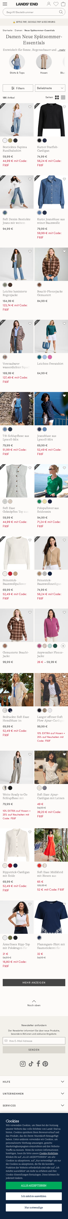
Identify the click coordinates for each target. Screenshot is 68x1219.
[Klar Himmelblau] (5, 501)
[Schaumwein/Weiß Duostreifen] (44, 865)
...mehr (61, 49)
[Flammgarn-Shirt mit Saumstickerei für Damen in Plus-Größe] (51, 917)
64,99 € (42, 373)
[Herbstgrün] (5, 285)
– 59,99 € (47, 662)
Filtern (19, 88)
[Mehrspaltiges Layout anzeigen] (57, 97)
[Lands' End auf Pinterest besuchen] (44, 1064)
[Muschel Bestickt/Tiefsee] (39, 938)
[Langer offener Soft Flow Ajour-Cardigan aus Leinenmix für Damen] (51, 689)
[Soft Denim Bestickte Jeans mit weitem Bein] (17, 192)
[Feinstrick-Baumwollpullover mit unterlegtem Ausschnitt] (17, 553)
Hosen (44, 72)
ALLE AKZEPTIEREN (33, 1185)
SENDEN (34, 1049)
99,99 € (8, 662)
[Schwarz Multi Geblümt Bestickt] (15, 140)
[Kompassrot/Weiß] (10, 574)
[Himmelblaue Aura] (44, 357)
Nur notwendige (34, 1207)
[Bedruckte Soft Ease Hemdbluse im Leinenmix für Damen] (17, 689)
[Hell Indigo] (39, 212)
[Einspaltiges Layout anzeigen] (63, 97)
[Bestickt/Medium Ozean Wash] (5, 212)
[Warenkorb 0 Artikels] (63, 4)
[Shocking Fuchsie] (50, 357)
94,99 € (8, 229)
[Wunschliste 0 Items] (55, 4)
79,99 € (42, 229)
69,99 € (42, 445)
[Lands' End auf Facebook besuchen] (37, 1064)
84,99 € (42, 301)
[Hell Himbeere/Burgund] (39, 646)
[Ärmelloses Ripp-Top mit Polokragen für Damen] (17, 917)
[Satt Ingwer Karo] (5, 357)
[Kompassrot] (10, 865)
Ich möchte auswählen (33, 1196)
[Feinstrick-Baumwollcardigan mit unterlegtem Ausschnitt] (51, 553)
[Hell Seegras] (50, 646)
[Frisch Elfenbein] (5, 574)
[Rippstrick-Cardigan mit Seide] (17, 845)
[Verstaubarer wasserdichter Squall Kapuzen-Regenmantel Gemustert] (17, 336)
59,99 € (8, 156)
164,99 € (8, 301)
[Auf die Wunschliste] (30, 106)
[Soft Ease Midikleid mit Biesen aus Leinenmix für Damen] (51, 845)
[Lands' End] (27, 4)
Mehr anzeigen (34, 982)
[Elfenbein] (39, 788)
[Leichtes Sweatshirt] (51, 336)
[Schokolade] (10, 285)
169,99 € (8, 373)
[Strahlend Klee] (39, 501)
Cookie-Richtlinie (48, 1153)
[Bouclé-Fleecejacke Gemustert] (51, 264)
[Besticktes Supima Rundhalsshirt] (17, 119)
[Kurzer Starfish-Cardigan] (51, 119)
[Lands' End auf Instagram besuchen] (23, 1064)
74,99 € (42, 156)
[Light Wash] (5, 429)
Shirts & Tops (17, 72)
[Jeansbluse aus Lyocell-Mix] (51, 408)
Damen (18, 30)
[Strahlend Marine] (44, 140)
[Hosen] (43, 62)
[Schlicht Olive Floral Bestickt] (10, 140)
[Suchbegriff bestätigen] (60, 12)
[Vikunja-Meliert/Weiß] (15, 574)
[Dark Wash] (10, 429)
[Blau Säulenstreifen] (5, 710)
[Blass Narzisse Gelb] (44, 501)
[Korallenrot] (39, 865)
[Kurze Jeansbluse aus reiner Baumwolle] (51, 192)
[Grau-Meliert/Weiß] (44, 574)
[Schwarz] (39, 140)
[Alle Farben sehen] (63, 646)
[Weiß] (50, 710)
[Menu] (5, 4)
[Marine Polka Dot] (10, 710)
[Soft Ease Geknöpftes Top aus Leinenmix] (17, 481)
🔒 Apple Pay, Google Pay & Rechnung (34, 22)
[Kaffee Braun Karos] (39, 285)
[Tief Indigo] (44, 212)
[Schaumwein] (10, 501)
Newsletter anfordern (34, 1025)
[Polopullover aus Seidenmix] (51, 481)
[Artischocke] (10, 938)
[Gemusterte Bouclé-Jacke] (17, 625)
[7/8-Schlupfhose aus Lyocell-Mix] (17, 408)
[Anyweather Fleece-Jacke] (51, 625)
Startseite (8, 30)
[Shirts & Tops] (17, 62)
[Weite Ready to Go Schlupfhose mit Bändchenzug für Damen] (17, 767)
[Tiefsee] (50, 574)
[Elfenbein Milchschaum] (44, 646)
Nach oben (33, 1005)
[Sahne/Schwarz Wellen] (5, 788)
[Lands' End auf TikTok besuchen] (30, 1064)
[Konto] (49, 4)
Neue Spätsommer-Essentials (39, 30)
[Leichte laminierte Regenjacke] (17, 264)
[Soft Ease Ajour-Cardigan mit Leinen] (51, 767)
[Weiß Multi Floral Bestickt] (5, 140)
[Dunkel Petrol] (39, 357)
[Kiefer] (55, 646)
